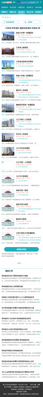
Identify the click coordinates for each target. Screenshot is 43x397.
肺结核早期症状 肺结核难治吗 (12, 350)
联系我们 (22, 387)
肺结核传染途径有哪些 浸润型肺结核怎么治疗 (18, 361)
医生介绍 (30, 12)
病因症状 (21, 7)
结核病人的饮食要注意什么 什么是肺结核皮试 (18, 297)
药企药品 (13, 7)
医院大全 (13, 12)
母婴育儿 (4, 12)
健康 (14, 2)
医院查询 (21, 12)
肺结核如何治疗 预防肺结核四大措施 (15, 276)
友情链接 (21, 389)
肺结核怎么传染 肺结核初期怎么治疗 (15, 329)
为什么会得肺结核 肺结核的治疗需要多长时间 (18, 372)
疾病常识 (30, 7)
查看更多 (21, 249)
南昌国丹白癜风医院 (8, 254)
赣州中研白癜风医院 (8, 256)
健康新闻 (4, 7)
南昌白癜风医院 (20, 254)
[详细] (38, 281)
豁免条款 (14, 389)
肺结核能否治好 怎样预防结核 (12, 286)
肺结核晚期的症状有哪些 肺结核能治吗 (15, 340)
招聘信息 (28, 387)
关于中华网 (7, 387)
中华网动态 (28, 389)
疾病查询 (38, 12)
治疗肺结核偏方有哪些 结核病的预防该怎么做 (18, 308)
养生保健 (38, 7)
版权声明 (35, 387)
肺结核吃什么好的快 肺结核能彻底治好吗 (16, 318)
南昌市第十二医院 (32, 254)
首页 (3, 17)
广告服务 (15, 387)
